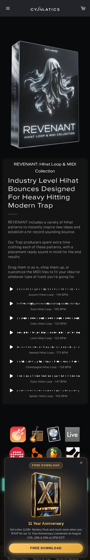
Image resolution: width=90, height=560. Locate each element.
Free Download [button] (46, 548)
